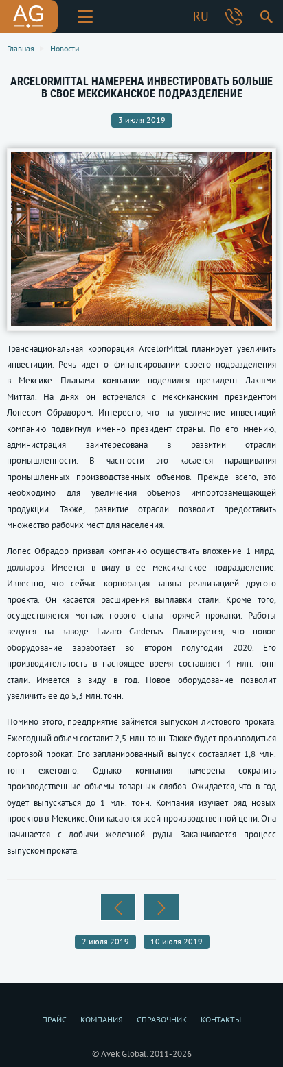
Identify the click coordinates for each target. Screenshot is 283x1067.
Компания (101, 1019)
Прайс (54, 1019)
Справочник (162, 1019)
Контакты (221, 1019)
